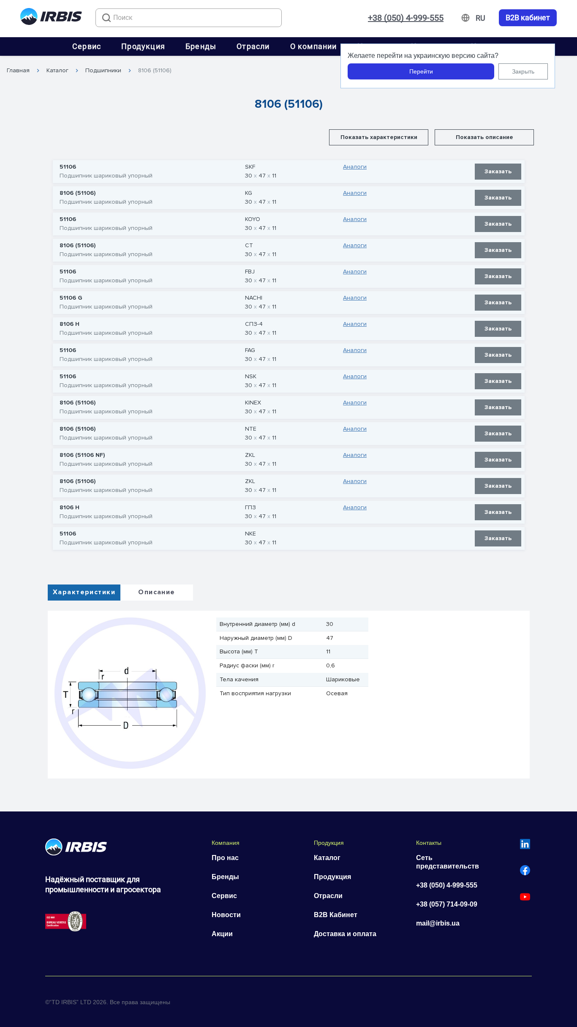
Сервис (86, 46)
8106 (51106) (154, 70)
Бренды (200, 46)
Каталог (57, 70)
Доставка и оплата (345, 933)
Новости (226, 914)
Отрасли (253, 46)
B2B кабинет (528, 18)
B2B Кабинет (335, 914)
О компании (313, 46)
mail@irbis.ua (438, 923)
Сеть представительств (447, 862)
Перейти (421, 71)
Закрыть (523, 71)
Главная (18, 70)
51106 (68, 167)
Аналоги (355, 167)
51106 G (71, 298)
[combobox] (188, 17)
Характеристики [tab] (84, 592)
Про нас (225, 857)
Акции (222, 933)
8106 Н (69, 324)
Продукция (143, 46)
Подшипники (103, 70)
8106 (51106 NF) (82, 455)
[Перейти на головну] (51, 18)
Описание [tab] (156, 592)
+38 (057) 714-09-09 (446, 904)
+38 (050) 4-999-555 (406, 18)
